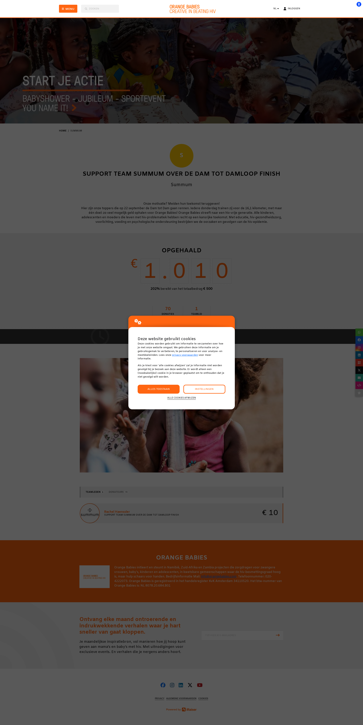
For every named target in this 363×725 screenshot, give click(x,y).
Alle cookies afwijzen (181, 397)
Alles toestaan (158, 389)
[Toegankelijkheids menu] (359, 4)
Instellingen (204, 389)
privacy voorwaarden (185, 355)
